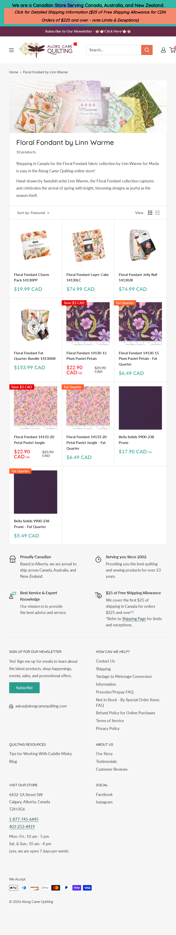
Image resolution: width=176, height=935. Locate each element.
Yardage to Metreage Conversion (124, 676)
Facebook (104, 794)
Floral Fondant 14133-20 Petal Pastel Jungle (34, 439)
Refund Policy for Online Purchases (125, 712)
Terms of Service (110, 720)
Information (106, 684)
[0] (173, 50)
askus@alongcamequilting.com (41, 706)
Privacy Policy (108, 728)
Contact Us (105, 661)
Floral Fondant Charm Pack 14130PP (31, 277)
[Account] (163, 49)
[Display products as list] (158, 213)
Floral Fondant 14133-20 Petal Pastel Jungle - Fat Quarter (86, 442)
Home (13, 72)
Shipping (103, 668)
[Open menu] (11, 50)
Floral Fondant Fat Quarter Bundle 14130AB (34, 356)
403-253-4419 (22, 826)
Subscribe (24, 687)
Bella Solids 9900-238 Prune (136, 439)
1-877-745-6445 (23, 819)
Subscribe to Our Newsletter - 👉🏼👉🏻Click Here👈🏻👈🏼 (88, 31)
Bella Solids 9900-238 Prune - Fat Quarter (31, 524)
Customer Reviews (111, 769)
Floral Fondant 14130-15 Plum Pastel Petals (86, 356)
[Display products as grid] (150, 213)
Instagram (104, 802)
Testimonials (106, 761)
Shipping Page (134, 618)
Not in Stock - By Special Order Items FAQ (127, 702)
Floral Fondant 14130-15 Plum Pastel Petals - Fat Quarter (139, 358)
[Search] (147, 50)
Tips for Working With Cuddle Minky (40, 753)
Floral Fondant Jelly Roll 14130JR (138, 277)
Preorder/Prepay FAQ (115, 692)
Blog (13, 761)
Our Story (104, 753)
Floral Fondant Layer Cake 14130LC (87, 277)
